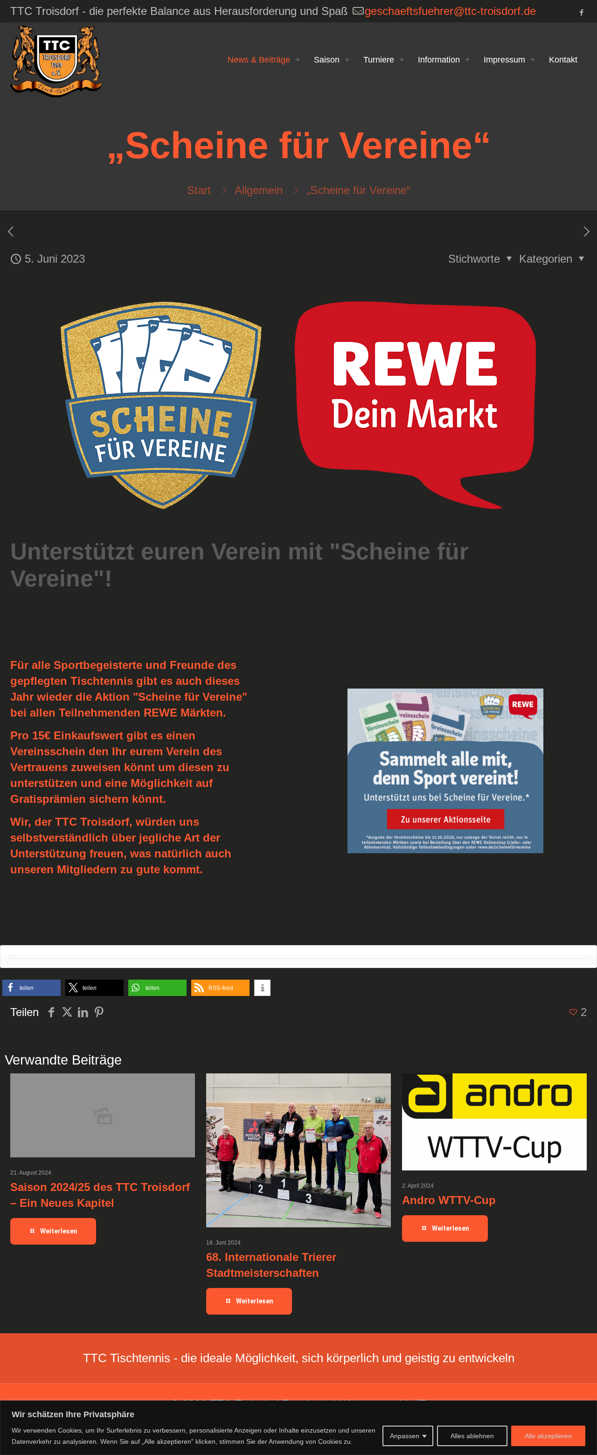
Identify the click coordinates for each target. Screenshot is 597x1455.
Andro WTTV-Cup (449, 1200)
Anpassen (404, 1436)
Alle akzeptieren (548, 1436)
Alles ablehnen (472, 1436)
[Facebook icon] (581, 12)
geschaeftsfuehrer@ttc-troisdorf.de (450, 11)
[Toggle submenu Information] (467, 59)
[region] (298, 1427)
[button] (31, 988)
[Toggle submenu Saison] (347, 59)
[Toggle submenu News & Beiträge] (297, 59)
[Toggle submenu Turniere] (401, 59)
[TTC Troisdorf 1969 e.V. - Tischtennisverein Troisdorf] (56, 59)
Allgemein (259, 190)
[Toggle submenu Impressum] (532, 59)
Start (199, 190)
